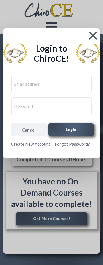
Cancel (29, 129)
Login (71, 129)
